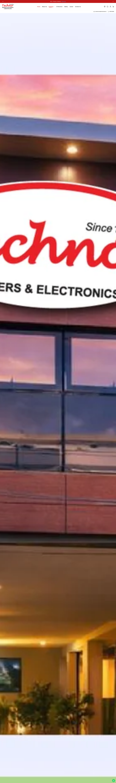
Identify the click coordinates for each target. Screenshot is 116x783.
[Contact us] (113, 780)
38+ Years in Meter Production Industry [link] (58, 1)
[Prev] (3, 1)
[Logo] (8, 6)
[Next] (113, 1)
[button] (104, 6)
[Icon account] (110, 6)
